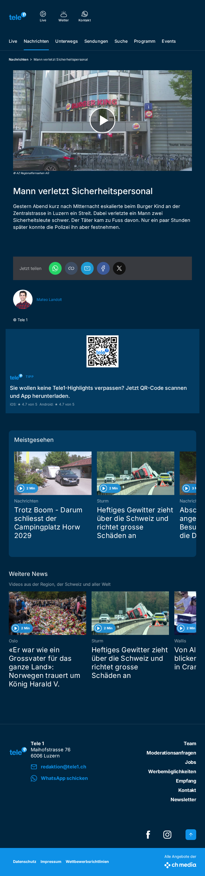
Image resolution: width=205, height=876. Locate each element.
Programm (144, 41)
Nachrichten (36, 41)
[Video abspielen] (102, 120)
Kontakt (187, 790)
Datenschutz (24, 861)
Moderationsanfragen (171, 753)
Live (13, 41)
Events (169, 41)
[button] (71, 268)
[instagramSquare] (167, 834)
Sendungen (96, 41)
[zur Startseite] (17, 16)
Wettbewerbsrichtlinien (87, 861)
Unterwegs (66, 41)
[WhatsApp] (55, 268)
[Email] (87, 268)
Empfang (186, 781)
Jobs (190, 762)
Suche (121, 41)
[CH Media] (180, 864)
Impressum (51, 861)
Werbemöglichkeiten (172, 771)
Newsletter (183, 799)
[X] (119, 268)
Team (190, 743)
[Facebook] (103, 268)
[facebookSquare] (148, 834)
